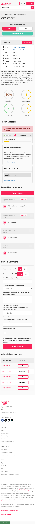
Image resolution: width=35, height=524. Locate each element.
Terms (8, 340)
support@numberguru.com (10, 409)
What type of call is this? (10, 274)
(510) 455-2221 (6, 388)
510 (11, 14)
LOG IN (30, 3)
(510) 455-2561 (6, 371)
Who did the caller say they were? (12, 278)
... (32, 200)
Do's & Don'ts (4, 471)
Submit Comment (17, 346)
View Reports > (23, 366)
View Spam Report (17, 34)
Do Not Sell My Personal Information (10, 474)
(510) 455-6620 (6, 366)
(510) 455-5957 (6, 377)
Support (3, 463)
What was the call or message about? (13, 285)
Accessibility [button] (4, 514)
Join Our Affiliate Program (7, 441)
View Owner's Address (19, 50)
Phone (6, 14)
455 (15, 14)
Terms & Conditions (6, 510)
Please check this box (9, 328)
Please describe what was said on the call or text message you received (16, 293)
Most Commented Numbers (8, 455)
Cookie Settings (5, 522)
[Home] (6, 4)
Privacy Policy (4, 436)
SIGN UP (23, 3)
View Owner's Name (19, 47)
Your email (6, 317)
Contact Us (4, 465)
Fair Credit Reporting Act (25, 490)
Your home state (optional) (10, 305)
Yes (9, 29)
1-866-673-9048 (8, 407)
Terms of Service (5, 433)
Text (26, 274)
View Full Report (27, 42)
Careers (3, 438)
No (26, 29)
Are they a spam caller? (9, 269)
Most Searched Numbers (7, 452)
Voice (20, 274)
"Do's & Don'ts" (21, 499)
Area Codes (4, 449)
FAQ (2, 468)
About (2, 430)
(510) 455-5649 (6, 382)
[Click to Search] (32, 7)
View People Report (9, 180)
